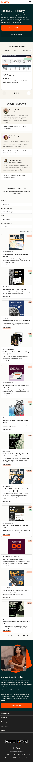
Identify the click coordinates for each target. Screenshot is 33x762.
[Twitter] (17, 735)
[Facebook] (6, 735)
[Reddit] (25, 735)
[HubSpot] (5, 2)
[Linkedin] (21, 735)
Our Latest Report (16, 34)
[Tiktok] (29, 735)
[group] (16, 72)
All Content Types (6, 208)
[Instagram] (10, 735)
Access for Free (7, 265)
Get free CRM (16, 705)
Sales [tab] (14, 50)
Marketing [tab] (7, 50)
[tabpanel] (16, 75)
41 (18, 635)
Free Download (6, 534)
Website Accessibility (10, 758)
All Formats (4, 216)
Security (26, 754)
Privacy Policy (17, 754)
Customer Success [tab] (25, 50)
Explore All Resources (16, 28)
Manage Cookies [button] (23, 758)
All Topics (4, 201)
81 (27, 635)
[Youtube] (13, 735)
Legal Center (8, 754)
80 (24, 635)
